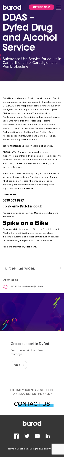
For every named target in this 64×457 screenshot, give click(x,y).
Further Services (19, 268)
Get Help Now (41, 7)
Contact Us (32, 404)
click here (30, 246)
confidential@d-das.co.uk (22, 206)
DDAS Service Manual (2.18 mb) (27, 286)
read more (19, 365)
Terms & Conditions (18, 448)
